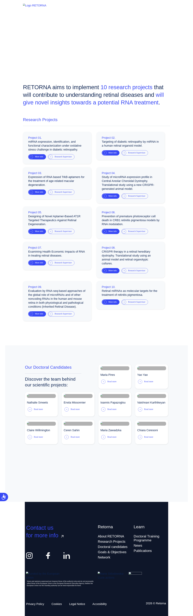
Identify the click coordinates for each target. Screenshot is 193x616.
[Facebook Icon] (48, 555)
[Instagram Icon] (29, 555)
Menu (159, 5)
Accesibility (99, 604)
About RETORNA (111, 536)
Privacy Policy (35, 604)
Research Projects (111, 541)
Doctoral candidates (112, 547)
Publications (143, 551)
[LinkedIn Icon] (66, 555)
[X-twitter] (85, 555)
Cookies (56, 604)
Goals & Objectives (112, 552)
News (138, 545)
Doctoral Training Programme (146, 538)
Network (104, 557)
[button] (37, 156)
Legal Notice (77, 604)
